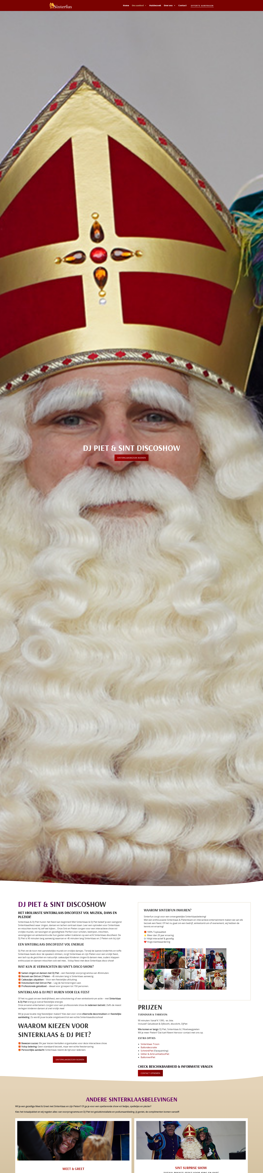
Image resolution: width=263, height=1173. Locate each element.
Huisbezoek (155, 5)
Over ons (168, 5)
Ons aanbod (138, 5)
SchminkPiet (147, 1050)
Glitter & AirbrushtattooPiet (155, 1053)
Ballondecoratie (149, 1047)
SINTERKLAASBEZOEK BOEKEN (131, 457)
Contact (182, 5)
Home (126, 5)
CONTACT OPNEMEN (150, 1073)
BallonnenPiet (148, 1057)
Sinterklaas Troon (150, 1044)
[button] (202, 5)
